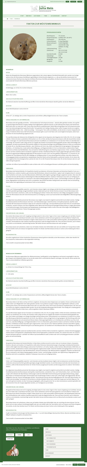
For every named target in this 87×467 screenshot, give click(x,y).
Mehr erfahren (69, 464)
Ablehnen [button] (75, 464)
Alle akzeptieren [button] (81, 464)
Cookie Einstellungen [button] (60, 464)
